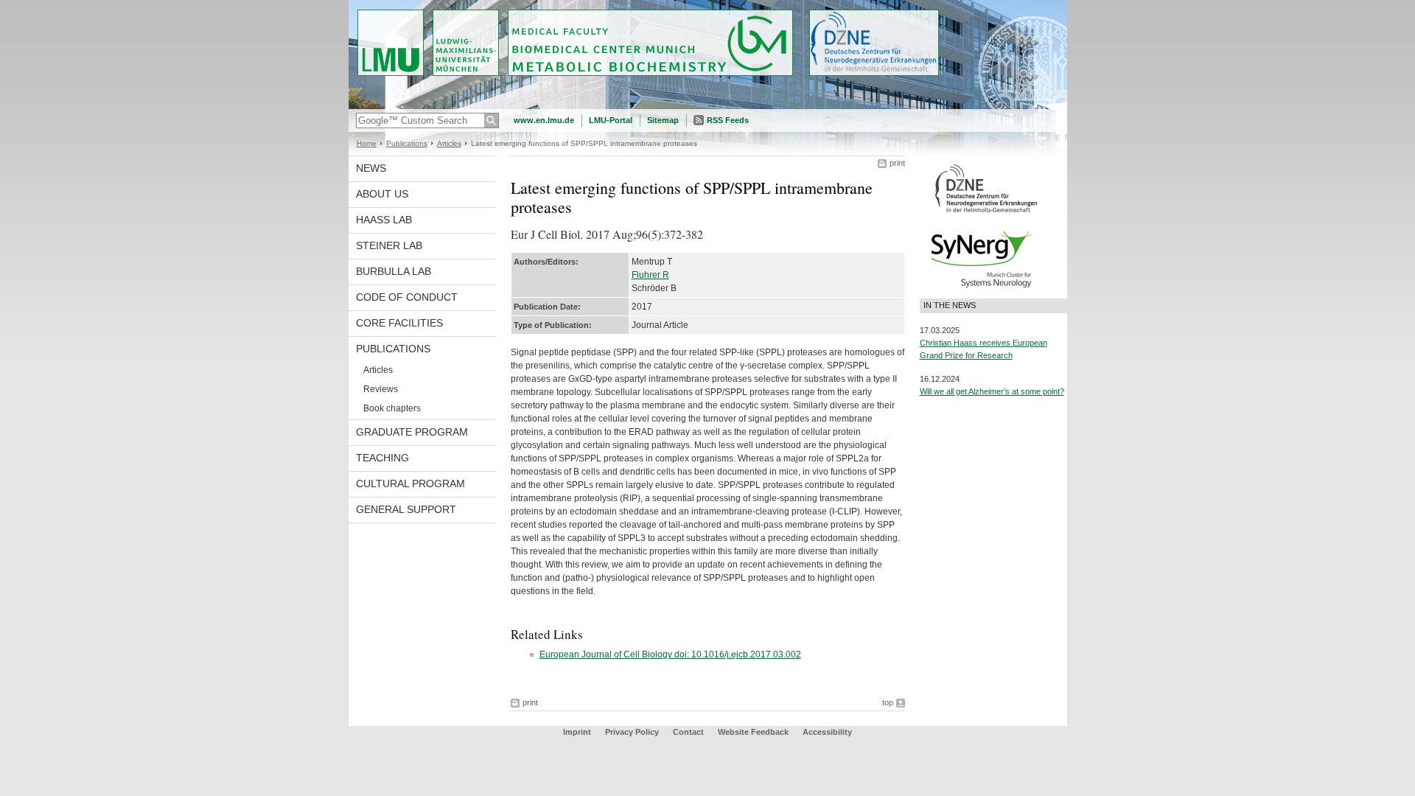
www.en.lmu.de (544, 120)
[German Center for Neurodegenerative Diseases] (986, 211)
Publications (406, 143)
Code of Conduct (407, 297)
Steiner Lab (389, 245)
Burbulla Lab (393, 271)
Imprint (577, 731)
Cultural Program (410, 483)
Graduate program (412, 432)
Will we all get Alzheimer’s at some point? (992, 391)
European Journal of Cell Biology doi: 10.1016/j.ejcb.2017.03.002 (670, 654)
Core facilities (399, 323)
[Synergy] (981, 292)
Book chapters (392, 408)
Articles (449, 143)
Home (367, 143)
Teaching (382, 458)
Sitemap (663, 120)
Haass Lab (384, 220)
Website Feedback (753, 731)
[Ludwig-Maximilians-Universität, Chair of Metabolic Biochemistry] (708, 106)
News (371, 168)
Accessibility (827, 731)
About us (382, 194)
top (887, 702)
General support (406, 509)
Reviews (380, 389)
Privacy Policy (632, 731)
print (897, 162)
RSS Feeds (728, 120)
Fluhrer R (650, 275)
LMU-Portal (610, 120)
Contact (688, 731)
